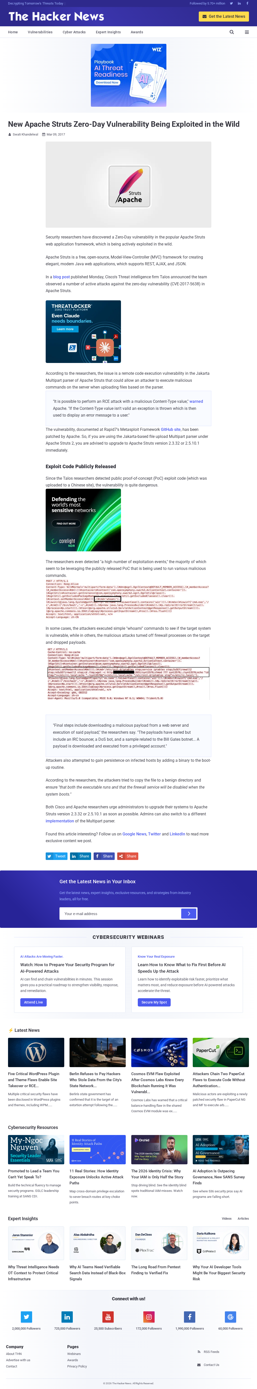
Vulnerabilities (40, 32)
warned (196, 401)
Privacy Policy (77, 1366)
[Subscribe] (188, 914)
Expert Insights (108, 32)
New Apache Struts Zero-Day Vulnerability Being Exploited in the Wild (124, 124)
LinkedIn (177, 834)
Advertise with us (18, 1360)
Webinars (74, 1354)
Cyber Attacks (74, 32)
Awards (137, 32)
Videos (227, 1218)
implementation (60, 821)
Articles (243, 1218)
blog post (61, 277)
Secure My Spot (154, 1002)
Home (13, 32)
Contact (11, 1366)
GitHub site (171, 429)
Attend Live (33, 1002)
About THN (14, 1354)
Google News (134, 834)
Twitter (154, 834)
